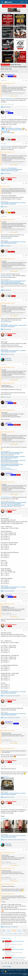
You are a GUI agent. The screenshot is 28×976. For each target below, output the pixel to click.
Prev (9, 930)
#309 (26, 364)
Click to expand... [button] (14, 96)
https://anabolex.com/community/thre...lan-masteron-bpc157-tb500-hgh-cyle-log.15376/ (13, 242)
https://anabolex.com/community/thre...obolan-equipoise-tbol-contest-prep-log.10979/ (12, 465)
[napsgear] (8, 20)
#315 (26, 630)
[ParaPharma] (20, 57)
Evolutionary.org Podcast (6, 506)
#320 (26, 849)
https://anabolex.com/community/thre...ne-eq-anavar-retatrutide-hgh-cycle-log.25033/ (13, 203)
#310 (26, 407)
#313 (26, 515)
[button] (26, 974)
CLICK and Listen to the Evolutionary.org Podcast (12, 283)
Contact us (3, 970)
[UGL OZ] (20, 20)
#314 (26, 601)
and (8, 354)
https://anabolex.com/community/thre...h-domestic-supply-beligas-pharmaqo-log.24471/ (13, 457)
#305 (26, 216)
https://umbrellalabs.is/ (6, 468)
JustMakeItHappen (6, 71)
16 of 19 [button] (14, 930)
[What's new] (26, 1)
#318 (26, 766)
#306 (26, 255)
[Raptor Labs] (20, 44)
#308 (26, 339)
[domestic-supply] (8, 32)
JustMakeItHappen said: (7, 83)
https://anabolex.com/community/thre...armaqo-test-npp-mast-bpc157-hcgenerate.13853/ (13, 461)
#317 (26, 727)
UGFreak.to (3, 466)
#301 (26, 80)
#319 (26, 807)
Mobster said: (5, 186)
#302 (26, 117)
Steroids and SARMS (9, 947)
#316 (26, 705)
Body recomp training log (15, 957)
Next (19, 930)
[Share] (23, 80)
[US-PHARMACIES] (20, 32)
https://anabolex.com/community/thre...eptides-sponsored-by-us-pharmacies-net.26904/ (12, 453)
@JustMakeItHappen (8, 98)
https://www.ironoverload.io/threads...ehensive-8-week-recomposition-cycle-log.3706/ (14, 326)
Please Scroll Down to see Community (12, 6)
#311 (26, 428)
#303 (26, 143)
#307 (26, 300)
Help (24, 970)
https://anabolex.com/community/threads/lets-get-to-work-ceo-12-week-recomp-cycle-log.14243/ (13, 281)
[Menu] (2, 2)
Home (2, 971)
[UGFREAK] (8, 44)
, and (11, 695)
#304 (26, 183)
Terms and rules (11, 970)
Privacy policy (19, 970)
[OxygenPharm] (8, 57)
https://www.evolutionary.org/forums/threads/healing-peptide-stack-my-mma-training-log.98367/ (14, 503)
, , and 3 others (14, 839)
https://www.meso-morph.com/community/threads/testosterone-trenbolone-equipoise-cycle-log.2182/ (11, 169)
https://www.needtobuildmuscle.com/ (9, 469)
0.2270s (21, 973)
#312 (26, 478)
